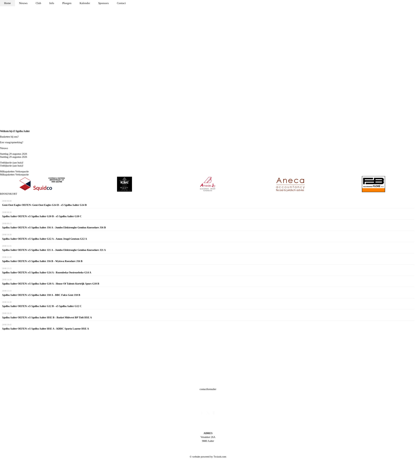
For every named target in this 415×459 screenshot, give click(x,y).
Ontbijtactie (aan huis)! (11, 162)
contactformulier (208, 389)
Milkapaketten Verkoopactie (14, 171)
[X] (208, 413)
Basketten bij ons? (9, 136)
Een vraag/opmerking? (11, 142)
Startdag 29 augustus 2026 (13, 153)
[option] (41, 184)
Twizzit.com (219, 456)
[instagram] (214, 413)
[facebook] (201, 413)
